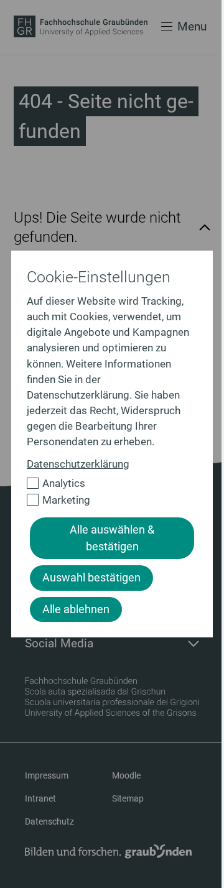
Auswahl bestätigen (91, 577)
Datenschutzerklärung (78, 464)
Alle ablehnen (76, 609)
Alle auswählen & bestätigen (112, 538)
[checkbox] (107, 483)
